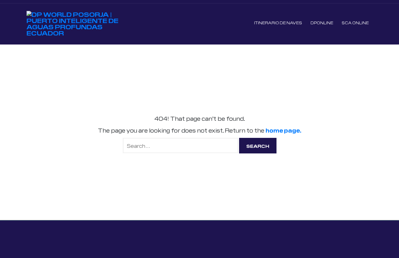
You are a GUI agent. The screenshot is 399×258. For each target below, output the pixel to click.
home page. (283, 130)
